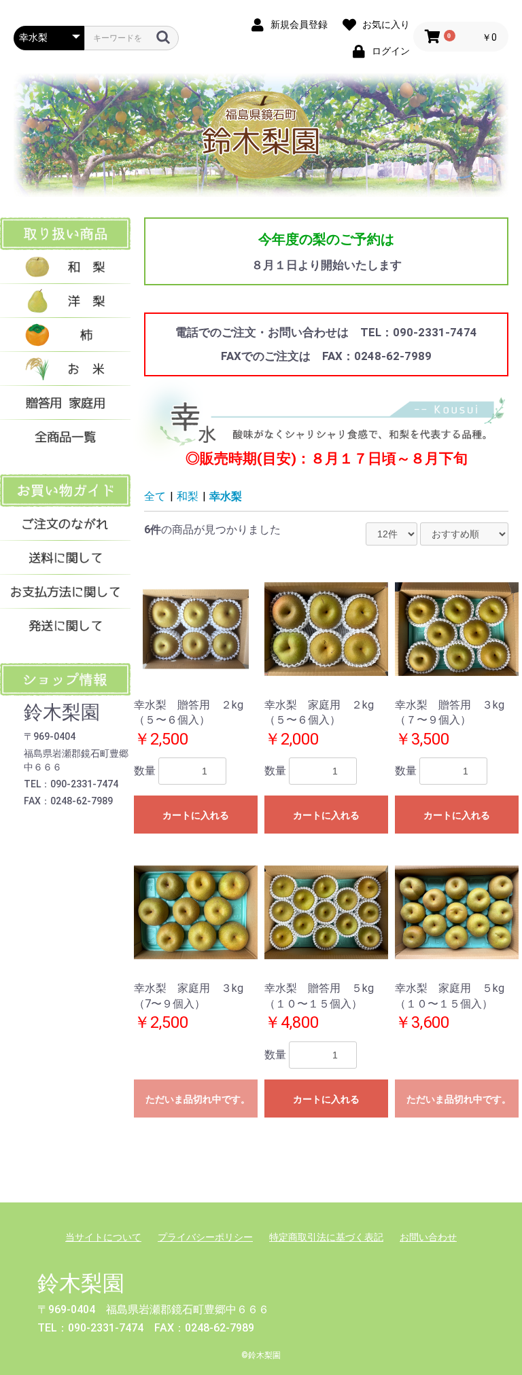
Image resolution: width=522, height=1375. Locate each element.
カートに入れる (195, 815)
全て (155, 496)
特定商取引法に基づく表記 (326, 1237)
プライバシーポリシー (205, 1237)
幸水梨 (225, 496)
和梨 (187, 496)
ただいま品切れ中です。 (197, 1099)
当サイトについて (103, 1237)
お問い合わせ (428, 1237)
